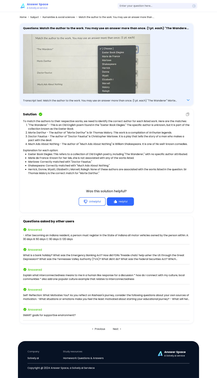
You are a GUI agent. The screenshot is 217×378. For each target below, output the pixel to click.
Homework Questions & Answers (83, 358)
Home (23, 17)
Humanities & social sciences (59, 17)
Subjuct (34, 17)
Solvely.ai (33, 358)
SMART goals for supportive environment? (49, 315)
